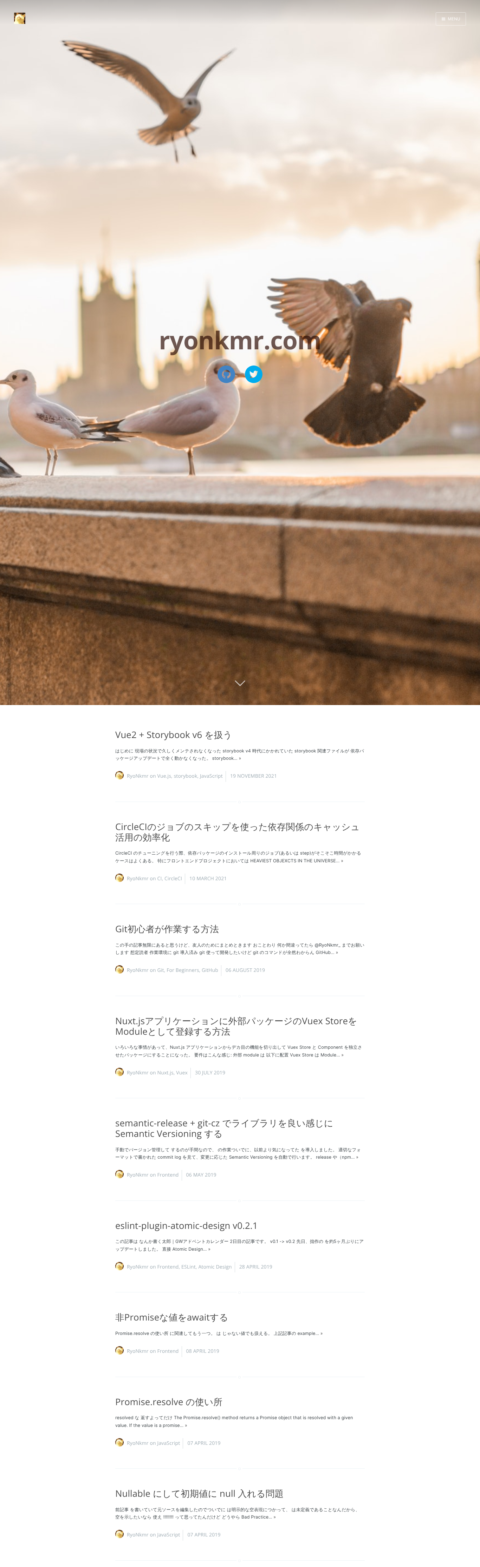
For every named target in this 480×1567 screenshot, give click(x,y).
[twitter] (253, 374)
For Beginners (183, 970)
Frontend (168, 1175)
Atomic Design (215, 1267)
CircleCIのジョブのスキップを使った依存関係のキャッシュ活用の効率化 (237, 832)
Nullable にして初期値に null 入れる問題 (199, 1493)
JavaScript (211, 776)
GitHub (210, 970)
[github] (226, 374)
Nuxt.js (165, 1072)
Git (160, 970)
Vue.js (164, 776)
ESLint (188, 1267)
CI (159, 878)
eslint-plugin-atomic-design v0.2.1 (186, 1225)
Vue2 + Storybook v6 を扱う (173, 735)
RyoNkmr (138, 776)
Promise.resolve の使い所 (168, 1402)
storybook (185, 776)
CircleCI (173, 878)
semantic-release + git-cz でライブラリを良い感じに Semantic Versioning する (224, 1128)
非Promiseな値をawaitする (171, 1317)
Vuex (182, 1072)
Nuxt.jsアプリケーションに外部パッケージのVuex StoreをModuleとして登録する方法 (236, 1026)
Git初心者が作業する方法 (167, 929)
